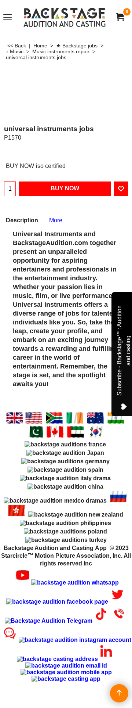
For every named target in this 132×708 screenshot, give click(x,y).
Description (22, 220)
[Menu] (7, 18)
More (55, 220)
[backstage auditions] (64, 17)
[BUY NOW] (119, 17)
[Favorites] (121, 189)
